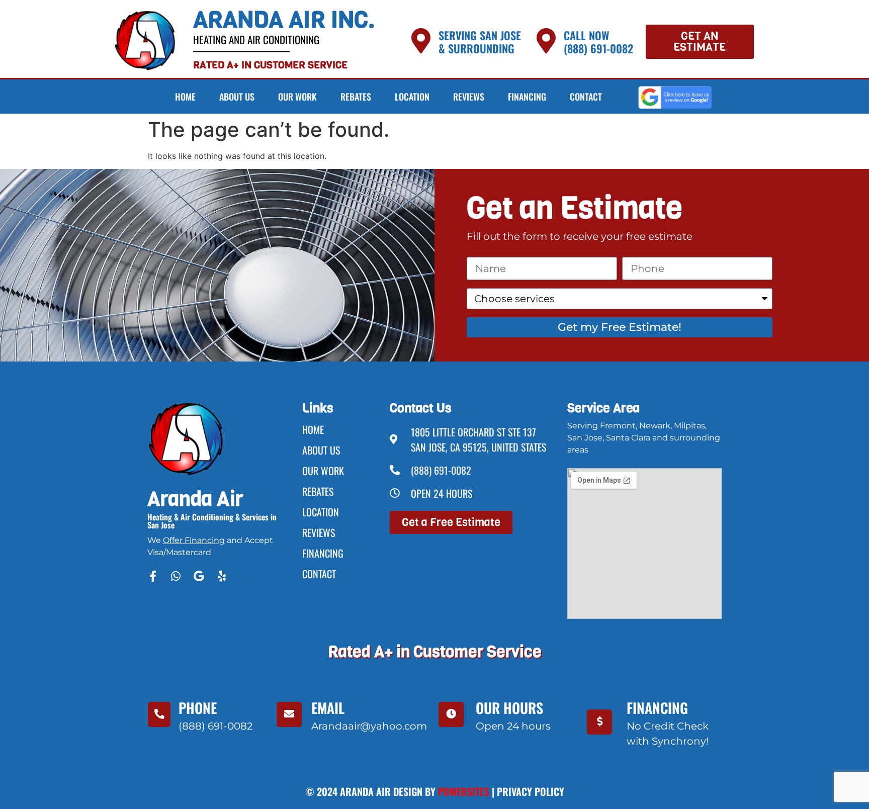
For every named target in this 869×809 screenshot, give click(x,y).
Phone (198, 707)
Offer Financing (194, 540)
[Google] (199, 576)
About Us (236, 96)
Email (327, 707)
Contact (586, 96)
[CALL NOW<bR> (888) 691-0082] (546, 40)
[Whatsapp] (176, 576)
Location (412, 96)
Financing (527, 96)
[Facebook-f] (152, 576)
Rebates (355, 96)
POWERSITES (463, 791)
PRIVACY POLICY (530, 791)
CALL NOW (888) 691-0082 (598, 41)
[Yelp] (222, 576)
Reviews (468, 96)
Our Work (297, 96)
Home (185, 96)
